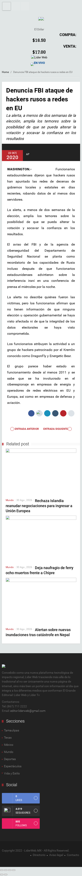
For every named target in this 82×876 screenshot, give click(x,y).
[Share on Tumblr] (55, 413)
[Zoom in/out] (13, 870)
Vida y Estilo (12, 773)
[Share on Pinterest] (63, 413)
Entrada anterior (26, 428)
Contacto (73, 855)
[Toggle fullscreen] (9, 870)
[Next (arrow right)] (5, 874)
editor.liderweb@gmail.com (27, 710)
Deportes (10, 759)
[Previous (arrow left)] (1, 874)
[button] (16, 6)
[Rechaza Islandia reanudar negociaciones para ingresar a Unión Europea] (41, 471)
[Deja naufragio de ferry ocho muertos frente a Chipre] (41, 538)
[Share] (5, 870)
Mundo (10, 500)
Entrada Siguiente (55, 428)
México (8, 744)
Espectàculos (12, 766)
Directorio (39, 855)
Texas (8, 737)
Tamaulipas (11, 730)
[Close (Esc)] (1, 870)
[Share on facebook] (31, 413)
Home (5, 72)
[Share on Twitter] (39, 413)
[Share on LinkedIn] (47, 413)
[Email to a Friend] (71, 413)
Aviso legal (56, 855)
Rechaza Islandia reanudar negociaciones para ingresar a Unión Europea (39, 505)
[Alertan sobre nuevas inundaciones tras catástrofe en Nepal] (41, 600)
